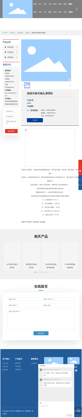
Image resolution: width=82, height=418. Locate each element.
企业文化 (5, 366)
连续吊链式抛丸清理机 (40, 93)
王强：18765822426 (47, 116)
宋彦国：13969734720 (48, 113)
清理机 (28, 33)
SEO (22, 411)
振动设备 (18, 363)
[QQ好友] (76, 370)
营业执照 (27, 411)
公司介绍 (5, 363)
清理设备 (20, 33)
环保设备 (18, 366)
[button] (33, 272)
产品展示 (12, 33)
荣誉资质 (5, 369)
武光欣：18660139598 (48, 110)
